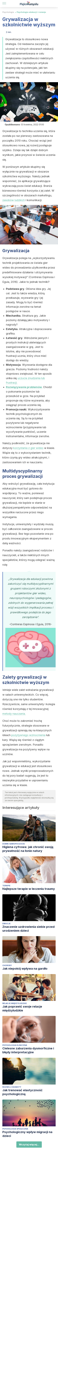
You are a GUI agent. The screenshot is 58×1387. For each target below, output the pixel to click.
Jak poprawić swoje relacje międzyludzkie (22, 1008)
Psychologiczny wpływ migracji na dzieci (27, 1134)
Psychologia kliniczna (14, 1045)
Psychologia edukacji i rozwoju (31, 12)
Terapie (6, 885)
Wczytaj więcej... (29, 1144)
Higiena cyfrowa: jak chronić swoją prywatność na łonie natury (27, 849)
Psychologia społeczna (15, 1129)
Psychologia (8, 12)
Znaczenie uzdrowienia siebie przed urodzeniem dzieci (28, 928)
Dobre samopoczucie (13, 844)
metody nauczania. (14, 713)
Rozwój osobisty (11, 1087)
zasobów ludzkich (13, 200)
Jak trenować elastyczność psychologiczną (22, 1092)
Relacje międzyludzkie (14, 1003)
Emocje (6, 923)
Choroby (7, 965)
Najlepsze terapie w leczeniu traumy (28, 889)
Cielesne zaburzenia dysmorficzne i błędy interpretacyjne (28, 1050)
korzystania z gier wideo (28, 448)
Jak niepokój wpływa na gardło (24, 968)
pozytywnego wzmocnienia (28, 735)
